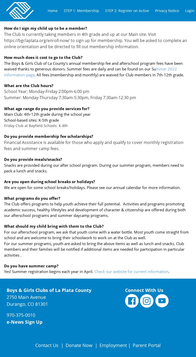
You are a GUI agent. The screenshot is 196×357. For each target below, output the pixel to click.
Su (154, 68)
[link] (53, 10)
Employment (113, 345)
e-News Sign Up (24, 322)
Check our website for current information (131, 271)
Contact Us (47, 345)
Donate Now (79, 345)
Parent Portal (147, 345)
